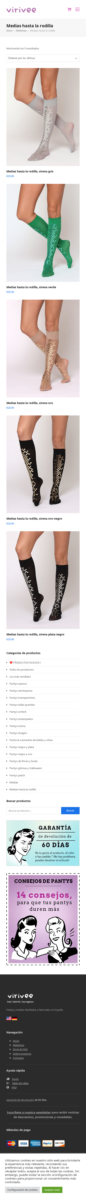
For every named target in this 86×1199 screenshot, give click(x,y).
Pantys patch (17, 775)
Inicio (16, 1041)
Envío (15, 1079)
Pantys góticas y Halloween (25, 768)
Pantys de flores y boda (23, 761)
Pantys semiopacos (20, 690)
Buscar (70, 810)
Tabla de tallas (20, 1083)
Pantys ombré (17, 711)
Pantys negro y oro (20, 754)
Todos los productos (21, 669)
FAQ (14, 1087)
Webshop (18, 1045)
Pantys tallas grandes (22, 704)
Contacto (18, 1058)
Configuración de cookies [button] (22, 1190)
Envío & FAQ (20, 1049)
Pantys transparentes (22, 697)
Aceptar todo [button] (52, 1190)
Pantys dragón (18, 733)
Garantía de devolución (20, 1100)
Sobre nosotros (22, 1053)
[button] (77, 9)
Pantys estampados (21, 719)
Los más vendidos (20, 676)
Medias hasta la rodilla (22, 789)
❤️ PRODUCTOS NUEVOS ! (25, 662)
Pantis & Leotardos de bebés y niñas (31, 740)
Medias (13, 782)
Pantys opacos (18, 683)
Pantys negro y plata (21, 747)
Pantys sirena (17, 726)
